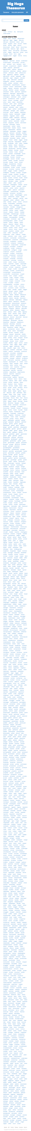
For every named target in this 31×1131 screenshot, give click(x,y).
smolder (11, 910)
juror (20, 544)
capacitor (22, 188)
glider (9, 435)
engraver (25, 356)
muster (25, 662)
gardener (17, 422)
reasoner (21, 798)
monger (24, 649)
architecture (11, 98)
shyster (22, 889)
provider (19, 776)
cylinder (14, 289)
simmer (10, 893)
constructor (6, 257)
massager (22, 616)
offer (25, 685)
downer (11, 334)
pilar (22, 733)
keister (15, 546)
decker (11, 298)
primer (12, 764)
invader (11, 532)
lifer (19, 583)
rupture (21, 833)
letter (14, 582)
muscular (5, 662)
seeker (5, 867)
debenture (23, 294)
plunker (11, 743)
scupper (18, 862)
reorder (17, 812)
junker (10, 544)
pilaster (5, 735)
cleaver (16, 224)
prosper (20, 774)
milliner (5, 635)
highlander (23, 482)
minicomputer (24, 637)
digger (5, 313)
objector (16, 681)
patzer (17, 719)
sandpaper (19, 840)
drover (26, 337)
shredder (17, 888)
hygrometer (6, 506)
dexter (12, 310)
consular (13, 257)
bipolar (24, 141)
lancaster (23, 559)
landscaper (13, 563)
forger (5, 410)
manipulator (18, 609)
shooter (19, 884)
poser (19, 752)
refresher (17, 805)
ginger (20, 430)
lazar (15, 43)
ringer (17, 821)
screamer (5, 857)
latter (9, 566)
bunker (5, 174)
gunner (16, 458)
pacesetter (23, 705)
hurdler (5, 504)
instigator (23, 521)
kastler (5, 546)
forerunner (6, 408)
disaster (16, 315)
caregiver (22, 191)
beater (24, 128)
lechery (10, 45)
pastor (10, 717)
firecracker (6, 396)
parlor (26, 712)
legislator (23, 576)
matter (23, 618)
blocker (5, 148)
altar (4, 79)
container (5, 258)
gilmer (15, 430)
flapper (5, 399)
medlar (11, 623)
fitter (17, 398)
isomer (5, 535)
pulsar (20, 779)
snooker (20, 914)
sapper (5, 841)
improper (19, 509)
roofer (15, 828)
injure (22, 518)
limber (14, 585)
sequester (18, 872)
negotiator (16, 668)
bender (25, 134)
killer (21, 547)
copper (17, 263)
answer (17, 90)
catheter (17, 200)
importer (20, 508)
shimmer (10, 881)
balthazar (23, 117)
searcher (16, 864)
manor (11, 611)
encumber (13, 353)
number (12, 680)
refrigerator (6, 807)
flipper (9, 401)
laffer (25, 558)
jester (4, 539)
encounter (6, 353)
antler (12, 92)
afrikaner (11, 73)
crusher (17, 282)
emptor (5, 351)
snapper (12, 912)
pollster (18, 747)
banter (22, 121)
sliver (4, 907)
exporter (11, 374)
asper (13, 102)
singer (5, 895)
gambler (17, 420)
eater (11, 344)
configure (14, 250)
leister (18, 578)
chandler (12, 207)
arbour (24, 97)
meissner (17, 623)
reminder (12, 810)
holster (5, 489)
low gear (5, 54)
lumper (10, 599)
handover (11, 466)
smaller (5, 908)
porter (14, 752)
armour (10, 100)
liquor (10, 50)
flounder (20, 401)
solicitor (5, 919)
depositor (18, 306)
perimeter (13, 726)
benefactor (6, 136)
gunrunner (6, 460)
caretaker (5, 193)
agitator (16, 74)
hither (12, 485)
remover (19, 810)
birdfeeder (11, 143)
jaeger (18, 535)
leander (5, 573)
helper (5, 482)
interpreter (23, 528)
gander (23, 420)
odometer (10, 685)
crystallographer (7, 284)
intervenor (22, 530)
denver (5, 306)
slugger (15, 907)
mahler (15, 604)
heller (21, 480)
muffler (22, 657)
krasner (22, 554)
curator (11, 286)
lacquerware (21, 38)
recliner (24, 800)
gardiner (24, 422)
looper (26, 594)
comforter (6, 238)
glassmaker (24, 434)
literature (9, 589)
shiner (16, 881)
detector (18, 308)
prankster (11, 757)
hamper (24, 463)
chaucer (5, 212)
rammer (11, 791)
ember (23, 348)
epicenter (17, 360)
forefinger (13, 406)
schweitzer (22, 852)
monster (13, 652)
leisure (19, 45)
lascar (18, 42)
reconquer (6, 802)
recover (26, 802)
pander (16, 709)
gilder (11, 430)
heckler (16, 478)
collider (24, 234)
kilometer (5, 549)
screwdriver (6, 858)
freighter (11, 415)
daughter (5, 294)
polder (5, 747)
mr (27, 656)
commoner (15, 239)
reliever (16, 809)
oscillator (17, 695)
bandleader (6, 119)
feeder (16, 386)
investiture (6, 533)
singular (10, 895)
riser (21, 822)
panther (5, 711)
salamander (11, 836)
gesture (19, 429)
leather (21, 573)
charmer (5, 210)
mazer (15, 619)
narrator (20, 664)
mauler (5, 619)
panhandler (23, 709)
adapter (20, 66)
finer (14, 394)
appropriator (20, 93)
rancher (17, 791)
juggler (21, 540)
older (11, 688)
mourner (11, 656)
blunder (16, 150)
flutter (5, 403)
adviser (19, 71)
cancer (25, 184)
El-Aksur (10, 32)
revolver (11, 819)
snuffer (14, 915)
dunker (12, 341)
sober (19, 915)
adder (4, 67)
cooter (5, 263)
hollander (17, 487)
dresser (16, 336)
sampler (18, 838)
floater (15, 401)
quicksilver (19, 786)
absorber (12, 61)
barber (5, 122)
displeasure (20, 322)
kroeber (11, 556)
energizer (6, 356)
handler (5, 466)
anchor (11, 86)
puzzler (22, 783)
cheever (22, 214)
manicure (11, 609)
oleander (21, 688)
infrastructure (7, 516)
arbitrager (24, 95)
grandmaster (6, 449)
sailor (4, 836)
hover (21, 497)
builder (15, 171)
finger (19, 394)
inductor (24, 513)
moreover (19, 652)
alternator (14, 79)
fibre (22, 389)
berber (12, 136)
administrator (7, 69)
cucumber (16, 284)
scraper (24, 855)
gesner (14, 429)
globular (13, 437)
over (23, 700)
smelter (22, 908)
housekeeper (15, 497)
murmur (20, 661)
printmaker (24, 764)
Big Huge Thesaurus (15, 6)
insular (12, 523)
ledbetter (20, 575)
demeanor (16, 301)
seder (14, 865)
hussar (10, 504)
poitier (5, 745)
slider (9, 905)
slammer (11, 900)
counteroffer (6, 274)
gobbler (21, 439)
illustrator (25, 506)
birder (5, 143)
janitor (15, 537)
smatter (17, 908)
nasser (25, 664)
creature (5, 279)
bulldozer (21, 171)
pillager (11, 735)
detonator (24, 308)
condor (13, 248)
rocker (19, 826)
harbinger (6, 470)
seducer (20, 865)
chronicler (13, 219)
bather (14, 126)
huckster (23, 499)
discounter (19, 317)
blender (5, 147)
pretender (6, 764)
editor (25, 344)
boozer (13, 159)
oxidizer (24, 704)
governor (17, 444)
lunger (20, 599)
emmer (25, 349)
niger (12, 673)
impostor (5, 509)
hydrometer (22, 504)
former (10, 410)
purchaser (17, 781)
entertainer (11, 360)
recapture (6, 800)
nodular (10, 674)
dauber (20, 293)
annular (5, 90)
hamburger (11, 463)
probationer (12, 766)
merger (14, 626)
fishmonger (6, 398)
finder (10, 394)
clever (21, 224)
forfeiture (25, 408)
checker (16, 212)
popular (16, 750)
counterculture (20, 270)
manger (5, 609)
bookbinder (6, 155)
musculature (13, 662)
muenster (16, 657)
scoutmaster (17, 855)
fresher (24, 415)
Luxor (4, 32)
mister (14, 644)
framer (11, 411)
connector (6, 253)
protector (5, 776)
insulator (17, 523)
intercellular (19, 525)
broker (18, 167)
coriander (13, 265)
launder (11, 568)
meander (11, 621)
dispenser (13, 322)
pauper (22, 719)
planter (11, 738)
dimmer (15, 313)
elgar (14, 348)
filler (14, 392)
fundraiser (22, 417)
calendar (22, 181)
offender (20, 685)
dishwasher (6, 320)
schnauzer (6, 850)
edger (20, 344)
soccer (23, 915)
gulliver (11, 458)
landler (22, 561)
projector (14, 771)
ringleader (23, 821)
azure (11, 112)
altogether (6, 81)
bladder (26, 143)
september (11, 872)
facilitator (10, 379)
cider (19, 219)
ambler (10, 83)
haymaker (6, 475)
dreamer (10, 336)
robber (24, 824)
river (25, 822)
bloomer (19, 148)
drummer (5, 339)
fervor (25, 387)
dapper (5, 293)
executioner (6, 370)
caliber (5, 183)
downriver (17, 334)
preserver (12, 762)
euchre (16, 365)
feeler (20, 386)
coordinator (22, 262)
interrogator (6, 530)
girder (25, 430)
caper (4, 190)
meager (5, 621)
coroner (5, 267)
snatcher (18, 912)
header (12, 475)
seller (15, 867)
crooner (5, 281)
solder (15, 917)
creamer (16, 277)
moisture (5, 647)
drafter (24, 334)
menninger (12, 625)
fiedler (9, 391)
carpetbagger (18, 195)
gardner (5, 423)
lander (9, 561)
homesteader (20, 490)
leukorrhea (6, 49)
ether (11, 365)
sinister (16, 895)
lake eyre (5, 42)
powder (17, 755)
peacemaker (15, 721)
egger (11, 346)
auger (4, 109)
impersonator (13, 508)
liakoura (13, 49)
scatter (11, 846)
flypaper (17, 403)
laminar (9, 559)
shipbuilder (6, 883)
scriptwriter (6, 860)
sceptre (23, 846)
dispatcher (6, 322)
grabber (23, 444)
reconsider (13, 802)
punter (11, 781)
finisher (24, 394)
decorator (23, 298)
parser (10, 714)
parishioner (14, 712)
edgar (16, 344)
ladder (21, 558)
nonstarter (6, 678)
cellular (9, 202)
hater (23, 472)
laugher (10, 43)
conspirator (12, 255)
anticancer (6, 92)
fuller (16, 417)
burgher (16, 174)
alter (8, 79)
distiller (12, 325)
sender (18, 871)
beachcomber (7, 128)
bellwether (19, 134)
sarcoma (11, 841)
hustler (16, 504)
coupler (22, 274)
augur (9, 109)
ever (11, 367)
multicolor (16, 659)
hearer (24, 477)
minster (16, 638)
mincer (10, 635)
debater (17, 294)
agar (4, 74)
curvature (10, 288)
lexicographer (7, 583)
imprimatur (13, 509)
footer (9, 404)
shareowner (23, 876)
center (5, 203)
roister (24, 826)
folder (4, 404)
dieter (15, 312)
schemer (12, 848)
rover (9, 831)
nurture (18, 680)
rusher (5, 834)
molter (10, 649)
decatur (10, 296)
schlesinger (24, 848)
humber (11, 501)
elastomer (17, 346)
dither (24, 325)
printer (17, 764)
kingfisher (6, 551)
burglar (22, 174)
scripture (24, 858)
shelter (21, 879)
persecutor (23, 728)
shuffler (11, 889)
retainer (18, 817)
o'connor (10, 681)
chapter (11, 208)
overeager (6, 702)
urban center (6, 33)
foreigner (20, 406)
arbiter (18, 95)
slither (24, 905)
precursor (6, 759)
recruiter (5, 803)
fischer (19, 396)
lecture (14, 575)
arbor (19, 97)
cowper (15, 276)
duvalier (5, 343)
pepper (12, 724)
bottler (10, 160)
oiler (21, 687)
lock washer (24, 50)
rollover (10, 828)
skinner (11, 898)
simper (16, 893)
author (14, 109)
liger (18, 49)
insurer (24, 523)
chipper (15, 215)
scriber (19, 858)
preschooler (20, 760)
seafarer (24, 862)
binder (26, 140)
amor (21, 83)
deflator (25, 300)
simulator (21, 893)
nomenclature (18, 674)
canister (19, 186)
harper (11, 472)
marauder (14, 613)
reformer (10, 805)
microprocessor (7, 631)
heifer (10, 480)
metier (25, 628)
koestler (10, 554)
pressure (19, 762)
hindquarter (6, 485)
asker (9, 102)
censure (25, 202)
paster (5, 717)
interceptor (6, 527)
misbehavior (20, 640)
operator (5, 692)
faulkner (10, 384)
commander (13, 238)
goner (5, 442)
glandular (11, 434)
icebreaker (14, 506)
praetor (5, 757)
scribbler (13, 858)
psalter (10, 778)
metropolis (20, 32)
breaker (20, 164)
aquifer (13, 95)
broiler (13, 167)
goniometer (11, 442)
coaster (5, 231)
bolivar (21, 152)
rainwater (17, 790)
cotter (4, 269)
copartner (11, 263)
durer (16, 341)
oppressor (21, 692)
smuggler (5, 912)
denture (22, 305)
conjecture (6, 251)
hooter (5, 494)
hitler (17, 485)
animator (16, 88)
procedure (20, 766)
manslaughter (18, 611)
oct (18, 683)
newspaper (6, 673)
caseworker (11, 196)
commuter (6, 241)
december (16, 296)
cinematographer (8, 220)
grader (5, 446)
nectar (10, 668)
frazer (23, 411)
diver (4, 327)
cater (26, 198)
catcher (21, 198)
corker (19, 265)
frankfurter (17, 411)
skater (22, 896)
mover (23, 656)
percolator (18, 724)
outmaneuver (13, 699)
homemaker (20, 489)
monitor (11, 650)
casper (22, 196)
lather (4, 566)
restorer (24, 816)
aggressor (10, 74)
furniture (5, 418)
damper (11, 291)
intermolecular (14, 528)
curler (15, 286)
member (5, 625)
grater (25, 451)
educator (5, 346)
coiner (21, 233)
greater (23, 453)
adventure (6, 71)
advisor (24, 71)
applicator (6, 93)
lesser (13, 47)
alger (11, 78)
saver (10, 843)
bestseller (12, 138)
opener (22, 690)
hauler (16, 473)
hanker (12, 468)
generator (16, 427)
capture (15, 190)
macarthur (21, 601)
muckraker (9, 657)
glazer (5, 435)
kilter (11, 549)
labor (26, 556)
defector (5, 300)
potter (23, 754)
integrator (11, 525)
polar (14, 745)
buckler (24, 169)
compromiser (14, 245)
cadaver (24, 179)
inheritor (24, 516)
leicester (12, 578)
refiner (5, 805)
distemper (6, 325)
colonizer (10, 236)
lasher (5, 43)
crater (11, 277)
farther (10, 382)
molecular (17, 647)
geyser (24, 429)
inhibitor (5, 518)
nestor (10, 669)
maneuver (20, 607)
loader (8, 590)
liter (4, 589)
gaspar (21, 423)
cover (10, 276)
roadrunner (6, 824)
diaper (23, 310)
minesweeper (7, 637)
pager (10, 707)
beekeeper (13, 131)
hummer (24, 501)
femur (5, 387)
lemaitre (5, 580)
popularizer (23, 750)
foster (15, 410)
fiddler (5, 391)
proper (12, 773)
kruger (16, 556)
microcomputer (14, 630)
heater (5, 478)
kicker (9, 547)
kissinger (10, 552)
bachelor (5, 114)
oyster (5, 705)
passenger (13, 716)
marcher (20, 613)
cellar (4, 202)
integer (5, 525)
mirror (5, 640)
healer (19, 477)
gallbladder (11, 420)
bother (5, 160)
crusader (10, 282)
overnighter (22, 702)
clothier (5, 229)
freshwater (6, 417)
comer (24, 236)
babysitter (23, 112)
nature (10, 666)
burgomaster (6, 176)
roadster (13, 824)
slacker (5, 900)
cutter (9, 289)
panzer (11, 711)
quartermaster (18, 785)
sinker (21, 895)
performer (6, 726)
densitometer (15, 305)
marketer (16, 614)
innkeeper (10, 520)
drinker (10, 337)
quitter (25, 786)
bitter (20, 143)
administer (16, 67)
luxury (25, 55)
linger (4, 587)
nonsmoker (22, 676)
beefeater (6, 131)
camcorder (6, 184)
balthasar (16, 117)
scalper (10, 845)
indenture (6, 513)
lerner (24, 580)
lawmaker (13, 570)
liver (4, 590)
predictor (5, 760)
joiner (9, 540)
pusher (5, 783)
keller (20, 546)
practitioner (23, 755)
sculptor (5, 862)
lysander (15, 601)
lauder (14, 566)
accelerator (24, 61)
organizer (20, 693)
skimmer (5, 898)
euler (21, 365)
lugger (15, 55)
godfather (6, 441)
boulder (16, 160)
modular (24, 645)
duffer (11, 339)
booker (13, 155)
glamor (21, 432)
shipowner (14, 883)
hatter (11, 473)
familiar (25, 380)
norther (13, 678)
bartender (12, 124)
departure (11, 306)
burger (10, 174)
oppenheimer (13, 692)
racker (14, 788)
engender (18, 356)
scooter (10, 853)
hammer (18, 463)
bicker (11, 140)
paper (16, 711)
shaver (5, 879)
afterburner (22, 73)
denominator (6, 305)
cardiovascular (14, 191)
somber (16, 919)
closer (15, 227)
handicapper (20, 465)
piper (4, 736)
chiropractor (22, 215)
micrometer (22, 630)
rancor (22, 791)
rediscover (25, 803)
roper (4, 829)
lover (21, 595)
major (4, 606)
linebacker (20, 585)
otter (4, 697)
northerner (19, 678)
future (17, 418)
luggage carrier (7, 55)
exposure (18, 374)
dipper (5, 315)
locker (5, 52)
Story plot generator (18, 12)
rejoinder (10, 809)
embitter (12, 349)
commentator (21, 238)
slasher (22, 900)
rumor (5, 833)
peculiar (22, 721)
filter (25, 392)
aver (18, 110)
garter (16, 423)
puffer (5, 779)
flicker (4, 401)
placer (14, 736)
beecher (19, 129)
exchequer (20, 368)
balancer (5, 117)
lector (9, 575)
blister (16, 147)
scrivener (13, 860)
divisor (21, 327)
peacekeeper (6, 721)
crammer (5, 277)
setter (4, 874)
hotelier (19, 496)
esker (11, 363)
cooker (5, 262)
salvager (12, 838)
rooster (20, 828)
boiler (16, 152)
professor (6, 769)
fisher (24, 396)
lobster (18, 590)
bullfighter (6, 172)
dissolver (18, 324)
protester (12, 776)
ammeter (15, 83)
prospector (14, 774)
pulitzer (10, 779)
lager (11, 40)
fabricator (21, 377)
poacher (17, 743)
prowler (25, 776)
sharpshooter (18, 877)
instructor (6, 523)
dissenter (5, 324)
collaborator (6, 234)
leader (9, 571)
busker (19, 176)
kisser (4, 552)
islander (25, 533)
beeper (19, 131)
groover (21, 454)
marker (11, 614)
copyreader (23, 263)
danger (21, 291)
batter (18, 126)
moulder (5, 656)
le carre (20, 43)
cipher (16, 220)
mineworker (15, 637)
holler (22, 487)
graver (5, 453)
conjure (12, 251)
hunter (21, 503)
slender (19, 903)
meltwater (24, 623)
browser (5, 169)
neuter (20, 669)
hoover (10, 494)
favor (15, 384)
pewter (5, 731)
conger (20, 250)
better (18, 138)
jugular (5, 542)
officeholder (6, 687)
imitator (5, 508)
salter (22, 836)
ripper (17, 822)
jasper (19, 537)
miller (8, 633)
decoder (16, 298)
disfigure (11, 319)
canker (24, 186)
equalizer (24, 360)
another (11, 90)
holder (5, 487)
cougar (10, 269)
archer (5, 98)
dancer (16, 291)
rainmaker (11, 790)
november (6, 680)
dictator (10, 312)
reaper (16, 798)
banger (13, 119)
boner (23, 153)
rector (19, 803)
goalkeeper (14, 439)
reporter (5, 814)
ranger (5, 793)
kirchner (24, 551)
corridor (11, 267)
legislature (6, 578)
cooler (10, 262)
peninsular (23, 723)
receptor (18, 800)
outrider (5, 700)
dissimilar (12, 324)
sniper (15, 914)
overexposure (14, 702)
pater (20, 717)
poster (5, 754)
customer (22, 288)
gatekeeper (6, 425)
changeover (19, 207)
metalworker (14, 628)
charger (23, 208)
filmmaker (19, 392)
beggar (25, 131)
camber (20, 183)
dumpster (6, 341)
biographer (18, 141)
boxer (16, 162)
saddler (25, 834)
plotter (11, 742)
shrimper (23, 888)
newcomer (6, 671)
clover (15, 229)
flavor (20, 399)
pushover (11, 783)
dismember (14, 320)
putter (17, 783)
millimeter (20, 633)
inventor (17, 532)
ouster (9, 697)
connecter (18, 251)
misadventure (12, 640)
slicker (5, 905)
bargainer (11, 122)
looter (5, 595)
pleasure (21, 740)
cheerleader (6, 214)
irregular (18, 533)
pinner (20, 735)
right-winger (6, 821)
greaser (18, 453)
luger (19, 54)
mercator (19, 625)
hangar (17, 466)
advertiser (13, 71)
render (25, 810)
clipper (23, 226)
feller (25, 386)
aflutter (5, 73)
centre (10, 205)
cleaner (5, 224)
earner (21, 343)
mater (18, 618)
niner (21, 673)
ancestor (5, 86)
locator (24, 590)
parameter (22, 711)
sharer (5, 877)
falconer (5, 380)
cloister (11, 227)
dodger (23, 329)
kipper (19, 551)
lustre (4, 601)
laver (22, 568)
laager (5, 38)
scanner (5, 846)
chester (5, 215)
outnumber (21, 699)
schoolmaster (19, 850)
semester (5, 869)
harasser (23, 468)
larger (5, 564)
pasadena (6, 716)
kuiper (21, 556)
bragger (5, 164)
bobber (11, 152)
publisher (16, 778)
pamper (11, 709)
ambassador (19, 81)
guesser (21, 456)
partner (23, 714)
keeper (10, 546)
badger (24, 114)
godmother (13, 441)
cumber (5, 286)
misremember (7, 644)
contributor (6, 260)
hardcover (24, 470)
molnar (5, 649)
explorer (5, 374)
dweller (11, 343)
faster (21, 382)
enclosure (24, 351)
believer (12, 134)
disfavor (5, 319)
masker (10, 616)
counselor (6, 270)
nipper (5, 674)
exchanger (13, 368)
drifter (5, 337)
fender (10, 387)
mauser (11, 619)
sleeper (5, 903)
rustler (10, 834)
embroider (19, 349)
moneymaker (17, 649)
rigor (13, 821)
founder (20, 410)
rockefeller (13, 826)
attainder (11, 107)
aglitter (22, 74)
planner (5, 738)
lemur (10, 580)
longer (16, 594)
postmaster (11, 754)
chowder (21, 217)
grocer (16, 454)
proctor (12, 767)
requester (12, 814)
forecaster (15, 404)
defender (11, 300)
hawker (22, 473)
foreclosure (23, 404)
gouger (11, 444)
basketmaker (6, 126)
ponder (18, 748)
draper (5, 336)
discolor (12, 317)
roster (9, 829)
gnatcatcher (6, 439)
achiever (9, 64)
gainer (22, 418)
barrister (5, 124)
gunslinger (14, 460)
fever (13, 389)
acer (4, 64)
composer (13, 243)
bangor (18, 119)
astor (15, 104)
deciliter (23, 296)
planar (19, 736)
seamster (10, 864)
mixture (5, 645)
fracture (5, 411)
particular (16, 714)
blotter (5, 150)
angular (10, 88)
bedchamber (11, 129)
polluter (24, 747)
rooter (25, 828)
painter (22, 707)
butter (26, 177)
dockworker (11, 329)
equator (5, 362)
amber (5, 83)
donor (14, 331)
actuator (5, 66)
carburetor (21, 190)
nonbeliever (6, 676)
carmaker (19, 193)
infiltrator (11, 515)
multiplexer (24, 659)
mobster (11, 645)
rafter (24, 788)
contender (12, 258)
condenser (20, 246)
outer (14, 697)
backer (11, 114)
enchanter (17, 351)
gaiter (4, 420)
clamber (5, 222)
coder (4, 233)
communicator (23, 239)
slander (17, 900)
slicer (23, 903)
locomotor (11, 592)
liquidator (10, 587)
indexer (12, 513)
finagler (5, 394)
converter (20, 260)
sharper (10, 877)
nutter (5, 681)
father (5, 384)
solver (10, 919)
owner (18, 704)
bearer (19, 128)
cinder (23, 219)
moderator (18, 645)
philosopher (12, 731)
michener (5, 630)
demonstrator (16, 303)
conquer (12, 253)
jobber (20, 539)
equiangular (12, 362)
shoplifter (14, 886)
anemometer (18, 86)
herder (10, 482)
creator (22, 277)
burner (14, 176)
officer (13, 687)
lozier (10, 54)
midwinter (23, 631)
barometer (23, 122)
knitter (5, 554)
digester (24, 312)
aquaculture (6, 95)
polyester (5, 748)
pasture (15, 717)
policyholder (11, 747)
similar (5, 893)
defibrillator (19, 300)
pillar (15, 735)
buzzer (5, 179)
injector (17, 518)
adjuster (10, 67)
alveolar (12, 81)
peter (9, 730)
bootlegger (6, 159)
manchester (13, 607)
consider (5, 255)
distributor (18, 325)
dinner (24, 313)
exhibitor (5, 372)
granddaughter (7, 447)
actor (24, 64)
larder (19, 563)
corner (24, 265)
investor (13, 533)
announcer (23, 88)
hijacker (5, 484)
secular (10, 865)
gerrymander (6, 429)
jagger (23, 535)
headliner (5, 477)
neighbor (23, 668)
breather (13, 165)
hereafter (16, 482)
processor (6, 767)
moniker (5, 650)
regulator (25, 807)
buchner (18, 169)
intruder (5, 532)
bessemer (6, 138)
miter (18, 644)
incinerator (6, 511)
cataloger (15, 198)
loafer (13, 590)
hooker (19, 492)
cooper (15, 262)
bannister (16, 121)
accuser (23, 62)
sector (5, 865)
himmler (15, 484)
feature (5, 386)
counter (12, 270)
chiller (10, 215)
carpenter (6, 195)
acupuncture (12, 66)
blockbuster (22, 147)
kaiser (24, 544)
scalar (4, 845)
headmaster (13, 477)
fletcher (25, 399)
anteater (22, 90)
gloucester (20, 437)
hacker (15, 461)
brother (24, 167)
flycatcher (10, 403)
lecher (5, 45)
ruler (24, 831)
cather (12, 200)
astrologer (21, 104)
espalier (16, 363)
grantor (5, 451)
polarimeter (20, 745)
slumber (21, 907)
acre (14, 64)
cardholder (6, 191)
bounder (5, 162)
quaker (5, 785)
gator (17, 425)
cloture (11, 229)
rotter (18, 829)
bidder (16, 140)
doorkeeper (20, 331)
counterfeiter (6, 272)
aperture (17, 92)
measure (17, 621)
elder (4, 348)
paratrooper (6, 712)
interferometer (15, 527)
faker (25, 379)
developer (6, 310)
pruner (5, 778)
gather (13, 425)
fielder (14, 391)
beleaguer (6, 134)
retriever (24, 817)
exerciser (19, 370)
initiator (11, 518)
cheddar (22, 212)
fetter (9, 389)
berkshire (18, 136)
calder (16, 181)
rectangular (12, 803)
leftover (13, 576)
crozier (23, 281)
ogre (17, 687)
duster (21, 341)
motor (23, 654)
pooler (23, 748)
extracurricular (7, 377)
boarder (5, 152)
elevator (9, 348)
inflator (18, 515)
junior (21, 542)
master (5, 618)
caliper (10, 183)
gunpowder (22, 458)
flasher (10, 399)
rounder (24, 829)
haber (10, 461)
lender (15, 580)
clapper (16, 222)
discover (25, 317)
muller (10, 659)
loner (11, 594)
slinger (14, 905)
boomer (12, 157)
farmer (5, 382)
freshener (17, 415)
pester (5, 730)
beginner (5, 133)
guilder (5, 458)
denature (23, 303)
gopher (18, 442)
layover (24, 570)
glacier (9, 432)
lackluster (10, 558)
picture (18, 733)
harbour (17, 470)
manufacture (6, 613)
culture (22, 284)
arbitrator (13, 97)
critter (16, 279)
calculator (10, 181)
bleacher (21, 145)
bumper (18, 172)
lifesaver (23, 583)
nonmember (14, 676)
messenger (6, 628)
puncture (5, 781)
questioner (6, 786)
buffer (5, 171)
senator (13, 871)
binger (5, 141)
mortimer (5, 654)
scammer (15, 845)
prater (17, 757)
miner (20, 635)
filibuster (9, 392)
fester (4, 389)
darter (15, 293)
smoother (17, 910)
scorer (5, 855)
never (25, 669)
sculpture (11, 862)
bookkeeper (19, 155)
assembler (19, 102)
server (24, 872)
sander (13, 840)
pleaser (15, 740)
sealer (5, 864)
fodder (22, 403)
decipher (5, 298)
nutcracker (25, 680)
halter (4, 463)
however (5, 499)
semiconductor (22, 869)
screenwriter (19, 857)
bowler (11, 162)
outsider (18, 700)
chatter (22, 210)
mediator (23, 621)
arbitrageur (6, 97)
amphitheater (7, 85)
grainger (10, 446)
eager (16, 343)
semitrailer (6, 871)
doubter (16, 332)
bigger (21, 140)
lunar (15, 599)
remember (6, 810)
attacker (5, 107)
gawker (23, 425)
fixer (21, 398)
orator (5, 693)
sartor (16, 841)
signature (13, 891)
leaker (25, 43)
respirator (6, 816)
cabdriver (17, 179)
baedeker (5, 116)
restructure (6, 817)
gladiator (14, 432)
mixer (23, 644)
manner (5, 611)
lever (18, 582)
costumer (24, 267)
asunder (13, 105)
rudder (20, 831)
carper (12, 195)
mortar (25, 652)
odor (15, 685)
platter (10, 740)
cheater (11, 212)
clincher (18, 226)
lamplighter (16, 559)
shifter (5, 881)
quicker (13, 786)
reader (24, 797)
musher (20, 662)
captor (9, 190)
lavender (17, 568)
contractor (20, 258)
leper (20, 580)
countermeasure (16, 272)
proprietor (18, 773)
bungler (24, 172)
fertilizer (20, 387)
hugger (5, 501)
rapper (20, 793)
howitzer (11, 499)
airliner (13, 76)
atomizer (19, 105)
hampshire (6, 465)
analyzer (23, 85)
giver (4, 432)
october (23, 683)
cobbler (17, 231)
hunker (16, 503)
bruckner (11, 169)
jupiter (15, 544)
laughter (25, 566)
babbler (17, 112)
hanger (23, 466)
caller (14, 183)
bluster (22, 150)
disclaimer (22, 315)
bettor (23, 138)
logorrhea (16, 52)
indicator (18, 513)
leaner (10, 573)
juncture (16, 542)
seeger (25, 865)
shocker (5, 884)
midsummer (16, 631)
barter (18, 124)
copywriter (6, 265)
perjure (19, 726)
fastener (16, 382)
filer (4, 392)
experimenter (21, 372)
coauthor (11, 231)
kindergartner (18, 549)
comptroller (23, 245)
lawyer (19, 570)
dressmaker (23, 336)
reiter (4, 809)
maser (5, 616)
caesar (5, 181)
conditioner (6, 248)
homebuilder (12, 489)
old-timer (5, 688)
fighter (19, 391)
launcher (5, 568)
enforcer (12, 356)
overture (5, 704)
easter (26, 343)
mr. (4, 657)
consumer (20, 257)
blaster (5, 145)
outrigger (11, 700)
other (22, 695)
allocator (22, 78)
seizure (10, 867)
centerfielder (11, 203)
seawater (23, 864)
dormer (11, 332)
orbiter (10, 693)
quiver (5, 788)
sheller (16, 879)
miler (4, 633)
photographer (20, 731)
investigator (24, 532)
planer (24, 736)
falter (20, 380)
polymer (12, 748)
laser (22, 42)
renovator (6, 812)
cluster (20, 229)
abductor (5, 61)
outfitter (5, 699)
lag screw (5, 40)
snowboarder (7, 915)
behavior (12, 133)
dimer (9, 313)
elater (22, 346)
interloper (6, 528)
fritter (12, 417)
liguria (22, 49)
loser (26, 52)
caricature (12, 193)
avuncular (6, 112)
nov (25, 678)
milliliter (14, 633)
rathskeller (21, 795)
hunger (10, 503)
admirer (14, 69)
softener (5, 917)
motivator (18, 654)
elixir (19, 348)
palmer (5, 709)
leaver (26, 573)
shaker (19, 874)
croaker (22, 279)
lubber (12, 597)
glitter (20, 435)
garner (11, 423)
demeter (22, 301)
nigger (17, 673)
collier (4, 236)
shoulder (5, 888)
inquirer (23, 520)
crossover (17, 281)
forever (19, 408)
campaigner (13, 184)
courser (5, 276)
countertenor (15, 274)
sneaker (24, 912)
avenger (13, 110)
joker (14, 540)
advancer (20, 69)
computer (6, 246)
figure (24, 391)
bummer (12, 172)
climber (12, 226)
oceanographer (7, 683)
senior (23, 871)
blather (10, 145)
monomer (17, 650)
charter (11, 210)
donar (9, 331)
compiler (20, 241)
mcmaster (21, 619)
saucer (21, 841)
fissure (13, 398)
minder (16, 635)
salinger (18, 836)
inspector (17, 521)
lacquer (14, 38)
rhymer (16, 819)
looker (22, 52)
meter (20, 628)
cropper (11, 281)
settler (9, 874)
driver (15, 337)
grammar (17, 446)
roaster (19, 824)
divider (16, 327)
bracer (21, 162)
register (13, 807)
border (18, 159)
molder (11, 647)
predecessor (19, 759)
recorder (20, 802)
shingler (21, 881)
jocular (25, 539)
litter (20, 589)
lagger (16, 40)
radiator (19, 788)
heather (10, 478)
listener (21, 587)
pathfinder (6, 719)
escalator (5, 363)
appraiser (12, 93)
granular (11, 451)
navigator (15, 666)
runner (16, 833)
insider (11, 521)
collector (18, 234)
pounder (5, 755)
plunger (5, 743)
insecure (5, 521)
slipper (19, 905)
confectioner (6, 250)
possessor (25, 752)
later (25, 564)
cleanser (11, 224)
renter (12, 812)
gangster (11, 422)
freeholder (6, 413)
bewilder (5, 140)
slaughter (10, 901)
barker (17, 122)
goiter (19, 441)
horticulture (6, 496)
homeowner (6, 490)
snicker (5, 914)
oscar (11, 695)
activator (19, 64)
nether (15, 669)
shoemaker (12, 884)
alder (24, 76)
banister (24, 119)
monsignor (6, 652)
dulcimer (16, 339)
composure (21, 243)
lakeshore (12, 42)
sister (9, 896)
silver (23, 891)
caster (5, 198)
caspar (17, 196)
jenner (24, 537)
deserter (5, 308)
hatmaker (6, 473)
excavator (6, 368)
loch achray (16, 50)
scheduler (6, 848)
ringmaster (6, 822)
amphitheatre (16, 85)
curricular (21, 286)
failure (20, 379)
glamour (5, 434)
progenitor (18, 769)
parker (21, 712)
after (16, 73)
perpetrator (15, 728)
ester (21, 363)
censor (20, 202)
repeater (23, 812)
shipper (20, 883)
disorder (20, 320)
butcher (16, 177)
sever (14, 874)
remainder (22, 809)
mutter (5, 664)
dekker (5, 301)
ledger (26, 575)
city (15, 32)
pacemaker (11, 705)
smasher (11, 908)
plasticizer (22, 738)
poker (10, 745)
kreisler (5, 556)
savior (15, 843)
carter (25, 195)
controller (13, 260)
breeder (19, 165)
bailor (17, 116)
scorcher (16, 853)
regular (19, 807)
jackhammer (11, 535)
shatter (25, 877)
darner (10, 293)
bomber (11, 153)
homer (13, 490)
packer (5, 707)
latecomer (19, 564)
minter (21, 638)
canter (11, 188)
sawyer (24, 843)
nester (5, 669)
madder (21, 602)
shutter (17, 889)
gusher (20, 460)
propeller (5, 773)
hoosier (25, 492)
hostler (13, 496)
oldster (16, 688)
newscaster (13, 671)
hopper (16, 494)
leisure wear (6, 47)
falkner (11, 380)
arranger (16, 100)
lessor (17, 47)
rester (19, 816)
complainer (6, 243)
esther (26, 363)
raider (4, 790)
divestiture (10, 327)
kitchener (16, 552)
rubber (15, 831)
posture (18, 754)
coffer (9, 233)
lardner (24, 563)
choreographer (13, 217)
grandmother (15, 449)
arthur (22, 100)
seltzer (20, 867)
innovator (17, 520)
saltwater (5, 838)
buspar (24, 176)
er (17, 362)
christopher (6, 219)
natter (5, 666)
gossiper (5, 444)
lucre (15, 54)
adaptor (25, 66)
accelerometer (7, 62)
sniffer (10, 914)
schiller (18, 848)
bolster (5, 153)
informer (23, 515)
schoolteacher (7, 852)
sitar (14, 896)
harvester (17, 472)
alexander (6, 78)
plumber (16, 742)
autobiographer (22, 109)
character (17, 208)
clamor (11, 222)
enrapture (25, 358)
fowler (26, 410)
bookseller (6, 157)
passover (24, 716)
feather (20, 384)
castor (9, 198)
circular (21, 220)
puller (15, 779)
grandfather (16, 447)
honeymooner (7, 492)
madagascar (14, 602)
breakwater (6, 165)
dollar (4, 331)
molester (24, 647)
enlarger (12, 358)
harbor (12, 470)
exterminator (6, 375)
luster (24, 599)
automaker (6, 110)
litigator (15, 589)
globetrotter (6, 437)
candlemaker (6, 186)
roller (4, 828)
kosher (16, 554)
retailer (13, 817)
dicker (4, 312)
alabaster (18, 76)
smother (23, 910)
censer (15, 202)
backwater (17, 114)
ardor (17, 98)
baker (22, 116)
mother (12, 654)
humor (5, 503)
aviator (22, 110)
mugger (5, 659)
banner (11, 121)
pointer (23, 743)
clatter (21, 222)
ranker (10, 793)
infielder (5, 515)
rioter (12, 822)
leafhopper (15, 571)
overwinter (12, 704)
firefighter (13, 396)
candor (13, 186)
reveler (5, 819)
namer (14, 664)
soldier (20, 917)
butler (21, 177)
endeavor (5, 355)
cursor (5, 288)
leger (14, 45)
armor (5, 100)
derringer (24, 306)
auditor (22, 107)
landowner (6, 563)
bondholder (17, 153)
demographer (7, 303)
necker (5, 668)
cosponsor (18, 267)
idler (19, 506)
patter (12, 719)
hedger (5, 480)
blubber (10, 150)
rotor (14, 829)
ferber (15, 387)
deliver (10, 301)
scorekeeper (23, 853)
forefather (6, 406)
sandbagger (6, 840)
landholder (16, 561)
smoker (5, 910)
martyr (23, 614)
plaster (16, 738)
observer (22, 681)
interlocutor (23, 527)
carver (5, 196)
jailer (4, 537)
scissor (5, 853)
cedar (22, 200)
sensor (5, 872)
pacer (17, 705)
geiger (5, 427)
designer (11, 308)
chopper (5, 217)
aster (11, 104)
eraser (21, 362)
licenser (14, 583)
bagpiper (12, 116)
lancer (5, 561)
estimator (6, 365)
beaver (5, 129)
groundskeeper (7, 456)
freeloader (13, 413)
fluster (26, 401)
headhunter (18, 475)
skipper (17, 898)
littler (24, 589)
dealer (11, 294)
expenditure (13, 372)
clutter (25, 229)
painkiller (15, 707)
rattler (5, 797)
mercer (25, 625)
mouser (18, 656)
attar (17, 107)
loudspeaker (15, 595)
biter (16, 143)
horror (21, 494)
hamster (13, 465)
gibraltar (5, 430)
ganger (5, 422)
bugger (10, 171)
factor (15, 379)
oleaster (5, 690)
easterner (6, 344)
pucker (22, 778)
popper (10, 750)
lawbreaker (6, 570)
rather (15, 795)
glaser (17, 434)
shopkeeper (6, 886)
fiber (18, 389)
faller (15, 380)
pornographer (7, 752)
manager (5, 607)
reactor (19, 797)
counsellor (21, 269)
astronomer (6, 105)
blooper (25, 148)
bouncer (21, 160)
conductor (19, 248)
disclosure (6, 317)
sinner (5, 896)
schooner (14, 852)
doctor (18, 329)
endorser (19, 355)
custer (16, 288)
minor (10, 638)
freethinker (21, 413)
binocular (10, 141)
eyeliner (15, 377)
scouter (10, 855)
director (10, 315)
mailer (19, 604)
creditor (11, 279)
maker (16, 606)
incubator (24, 511)
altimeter (20, 79)
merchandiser (7, 626)
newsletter (21, 671)
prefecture (12, 760)
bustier (10, 177)
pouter (11, 755)
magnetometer (7, 604)
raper (15, 793)
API (27, 12)
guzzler (5, 461)
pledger (5, 742)
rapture (5, 795)
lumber (5, 599)
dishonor (17, 319)
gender (10, 427)
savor (19, 843)
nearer (22, 666)
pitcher (9, 736)
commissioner (7, 239)
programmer (6, 771)
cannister (5, 188)
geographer (24, 427)
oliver (10, 690)
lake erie (21, 40)
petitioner (15, 730)
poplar (5, 750)
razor (13, 797)
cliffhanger (6, 226)
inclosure (18, 511)
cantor (16, 188)
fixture (26, 398)
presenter (6, 762)
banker (5, 121)
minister (5, 638)
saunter (5, 843)
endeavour (13, 355)
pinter (25, 735)
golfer (24, 441)
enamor (11, 351)
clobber (5, 227)
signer (19, 891)
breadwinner (12, 164)
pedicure (11, 723)
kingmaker (13, 551)
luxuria (20, 55)
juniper (5, 544)
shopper (20, 886)
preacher (23, 757)
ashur (4, 102)
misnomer (19, 642)
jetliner (10, 539)
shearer (10, 879)
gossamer (24, 442)
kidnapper (15, 547)
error (26, 362)
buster (5, 177)
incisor (12, 511)
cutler (4, 289)
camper (20, 184)
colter (20, 236)
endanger (19, 353)
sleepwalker (12, 903)
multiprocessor (7, 661)
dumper (23, 339)
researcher (19, 814)
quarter (11, 785)
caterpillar (6, 200)
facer (4, 379)
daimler (5, 291)
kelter (25, 546)
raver (9, 797)
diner (19, 313)
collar (12, 234)
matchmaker (12, 618)
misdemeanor (7, 642)
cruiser (5, 282)
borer (22, 159)
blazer (15, 145)
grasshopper (18, 451)
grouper (15, 456)
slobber (10, 907)
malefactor (22, 606)
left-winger (6, 576)
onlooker (16, 690)
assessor (5, 104)
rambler (5, 791)
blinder (11, 147)
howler (17, 499)
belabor (24, 133)
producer (24, 767)
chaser (16, 210)
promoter (20, 771)
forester (13, 408)
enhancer (5, 358)
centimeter (19, 203)
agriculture (6, 76)
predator (12, 759)
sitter (18, 896)
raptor (25, 793)
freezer (5, 415)
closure (21, 227)
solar (10, 917)
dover (21, 332)
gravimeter (11, 453)
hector (21, 478)
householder (6, 497)
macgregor (6, 602)
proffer (12, 769)
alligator (16, 78)
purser (24, 781)
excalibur (23, 367)
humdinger (17, 501)
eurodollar (6, 367)
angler (5, 88)
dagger (25, 289)
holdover (10, 487)
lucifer (17, 597)
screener (12, 857)
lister (26, 587)
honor (14, 492)
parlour (5, 714)
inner (4, 520)
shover (11, 888)
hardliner (5, 472)
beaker (14, 128)
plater (4, 740)
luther (9, 601)
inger (13, 516)
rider (21, 819)
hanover (17, 468)
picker (13, 733)
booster (18, 157)
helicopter (16, 480)
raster (10, 795)
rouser (5, 831)
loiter (21, 592)
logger (10, 52)
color (15, 236)
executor (13, 370)
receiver (12, 800)
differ (19, 312)
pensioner (6, 724)
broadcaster (6, 167)
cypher (20, 289)
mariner (5, 614)
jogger (5, 540)
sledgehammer (18, 901)
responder (13, 816)
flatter (15, 399)
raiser (23, 790)
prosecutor (6, 774)
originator (6, 695)
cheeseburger (15, 214)
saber (15, 834)
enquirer (18, 358)
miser (13, 642)
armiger (23, 98)
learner (16, 573)
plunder (22, 742)
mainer (25, 604)
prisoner (5, 766)
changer (5, 208)
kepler (5, 547)
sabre (19, 834)
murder (15, 661)
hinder (21, 484)
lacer (9, 38)
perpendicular (7, 728)
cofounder (15, 233)
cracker (21, 276)
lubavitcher (6, 597)
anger (24, 86)
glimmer (15, 435)
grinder (11, 454)
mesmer (20, 626)
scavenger (17, 846)
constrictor (20, 255)
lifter (4, 585)
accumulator (15, 62)
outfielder (19, 697)
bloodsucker (12, 148)
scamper (22, 845)
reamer (10, 798)
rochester (6, 826)
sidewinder (6, 891)
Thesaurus (6, 12)
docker (5, 329)
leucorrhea (24, 47)
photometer (6, 733)
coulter (15, 269)
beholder (18, 133)
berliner (25, 136)
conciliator (13, 246)
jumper (10, 542)
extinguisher (15, 375)
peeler (16, 723)
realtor (5, 798)
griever (5, 454)
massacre (16, 616)
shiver (25, 883)
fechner (11, 386)
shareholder (15, 876)
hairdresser (22, 461)
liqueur (5, 50)
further (12, 418)
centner (5, 205)
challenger (16, 205)
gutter (25, 460)
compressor (6, 245)
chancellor (6, 207)
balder (11, 117)
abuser (18, 61)
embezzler (6, 349)
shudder (5, 889)
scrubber (19, 860)
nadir (9, 664)
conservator (19, 253)
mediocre (5, 623)
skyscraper (23, 898)
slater (4, 901)
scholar (12, 850)
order (15, 693)
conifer (25, 250)
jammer (9, 537)
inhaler (18, 516)
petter (21, 730)
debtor (5, 296)
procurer (18, 767)
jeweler (15, 539)
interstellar (15, 530)
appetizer (23, 92)
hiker (10, 484)
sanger (26, 840)
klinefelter (23, 552)
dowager (5, 334)
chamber (23, 205)
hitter (21, 485)
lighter (9, 585)
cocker (22, 231)
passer (19, 716)
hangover (6, 468)
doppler (5, 332)
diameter (17, 310)
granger (22, 449)
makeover (10, 606)
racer (9, 788)
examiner (16, 367)
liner (25, 585)
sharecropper (7, 876)
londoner (5, 594)
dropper (20, 337)
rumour (10, 833)
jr (17, 540)
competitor (13, 241)
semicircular (13, 869)
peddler (5, 723)
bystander (11, 179)
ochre (14, 683)
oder (4, 685)
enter (4, 360)
